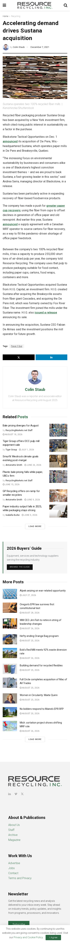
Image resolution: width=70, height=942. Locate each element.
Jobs (11, 868)
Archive (13, 835)
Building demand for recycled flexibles (41, 665)
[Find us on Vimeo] (15, 794)
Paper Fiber (16, 346)
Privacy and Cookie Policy (28, 937)
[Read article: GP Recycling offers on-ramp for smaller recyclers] (58, 495)
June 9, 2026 (33, 499)
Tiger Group (11, 449)
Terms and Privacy (20, 878)
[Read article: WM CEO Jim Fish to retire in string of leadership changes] (10, 623)
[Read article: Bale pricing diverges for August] (58, 430)
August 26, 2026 (30, 628)
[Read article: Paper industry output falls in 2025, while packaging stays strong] (58, 511)
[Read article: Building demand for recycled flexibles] (10, 669)
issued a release (46, 312)
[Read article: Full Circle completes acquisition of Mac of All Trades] (10, 683)
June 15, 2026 (12, 484)
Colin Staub (19, 47)
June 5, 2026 (30, 515)
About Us (14, 825)
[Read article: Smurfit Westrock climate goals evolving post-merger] (58, 461)
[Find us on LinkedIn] (9, 794)
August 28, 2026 (30, 613)
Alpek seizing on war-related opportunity (43, 590)
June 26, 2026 (33, 465)
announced (10, 141)
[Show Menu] (4, 5)
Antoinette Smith (14, 465)
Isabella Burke (13, 515)
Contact (13, 873)
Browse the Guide (20, 567)
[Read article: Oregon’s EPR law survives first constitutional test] (10, 608)
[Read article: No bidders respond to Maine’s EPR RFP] (10, 712)
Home (5, 16)
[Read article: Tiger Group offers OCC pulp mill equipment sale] (58, 445)
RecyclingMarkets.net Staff (19, 430)
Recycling (15, 16)
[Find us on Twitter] (22, 794)
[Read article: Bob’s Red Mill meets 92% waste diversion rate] (10, 653)
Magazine (14, 840)
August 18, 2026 (13, 434)
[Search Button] (65, 5)
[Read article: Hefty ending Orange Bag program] (10, 639)
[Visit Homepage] (35, 5)
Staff (11, 830)
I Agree (53, 937)
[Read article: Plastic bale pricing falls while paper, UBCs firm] (58, 476)
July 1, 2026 (27, 449)
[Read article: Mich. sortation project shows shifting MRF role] (10, 726)
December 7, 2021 (40, 47)
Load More (35, 526)
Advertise (14, 863)
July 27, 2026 (29, 595)
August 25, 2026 (30, 640)
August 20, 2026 (30, 713)
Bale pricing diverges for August (20, 425)
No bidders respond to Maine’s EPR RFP (42, 708)
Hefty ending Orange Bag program (39, 636)
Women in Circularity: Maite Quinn (39, 695)
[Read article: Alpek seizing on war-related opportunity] (10, 594)
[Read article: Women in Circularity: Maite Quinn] (10, 698)
